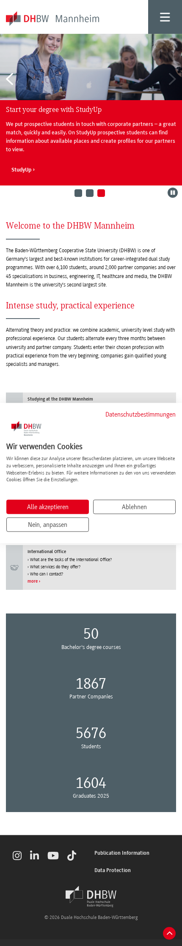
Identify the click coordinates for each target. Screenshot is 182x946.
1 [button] (78, 193)
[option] (91, 109)
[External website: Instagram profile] (17, 855)
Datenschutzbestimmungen (140, 414)
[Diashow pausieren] (173, 193)
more (33, 581)
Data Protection (112, 870)
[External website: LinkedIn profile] (34, 855)
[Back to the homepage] (91, 896)
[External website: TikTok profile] (72, 855)
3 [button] (101, 193)
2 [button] (89, 193)
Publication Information (121, 853)
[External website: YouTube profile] (53, 855)
